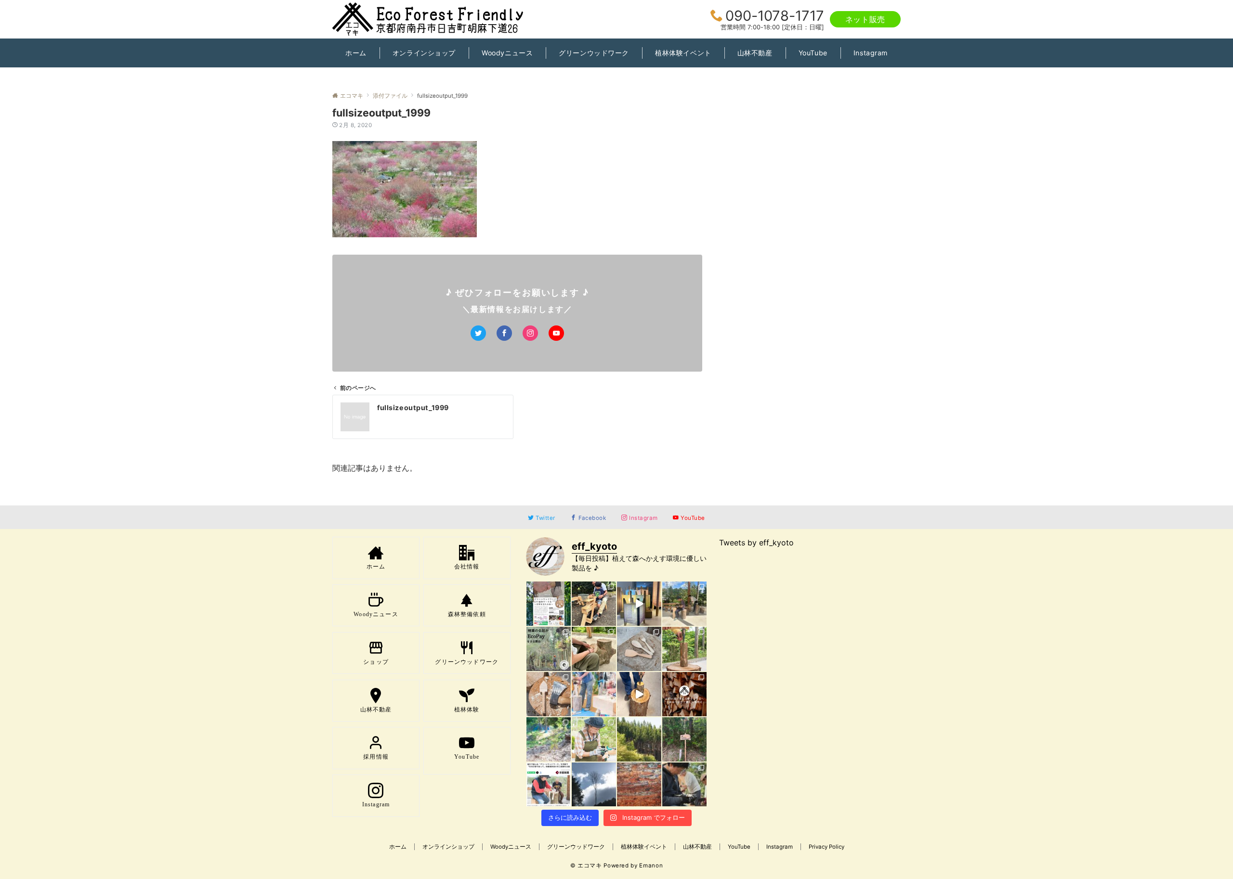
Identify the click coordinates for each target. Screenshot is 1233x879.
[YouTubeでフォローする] (556, 333)
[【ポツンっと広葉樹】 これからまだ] (594, 785)
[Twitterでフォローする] (478, 333)
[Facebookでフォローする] (504, 333)
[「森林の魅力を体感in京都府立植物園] (594, 604)
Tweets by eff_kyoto (756, 542)
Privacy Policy (826, 846)
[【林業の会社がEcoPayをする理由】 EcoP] (548, 649)
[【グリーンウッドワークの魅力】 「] (684, 785)
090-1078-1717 (774, 15)
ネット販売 (865, 19)
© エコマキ (586, 865)
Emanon (651, 865)
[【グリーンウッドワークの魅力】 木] (684, 649)
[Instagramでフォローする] (530, 333)
